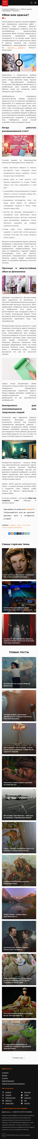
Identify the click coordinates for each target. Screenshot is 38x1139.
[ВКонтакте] (9, 533)
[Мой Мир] (15, 533)
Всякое (16, 11)
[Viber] (23, 533)
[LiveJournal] (20, 533)
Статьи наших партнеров (12, 527)
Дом (19, 525)
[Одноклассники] (12, 533)
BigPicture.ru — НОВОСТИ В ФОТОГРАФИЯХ (17, 1112)
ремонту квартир (16, 48)
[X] (17, 533)
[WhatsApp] (26, 533)
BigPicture (14, 9)
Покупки (26, 525)
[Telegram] (28, 533)
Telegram (30, 509)
